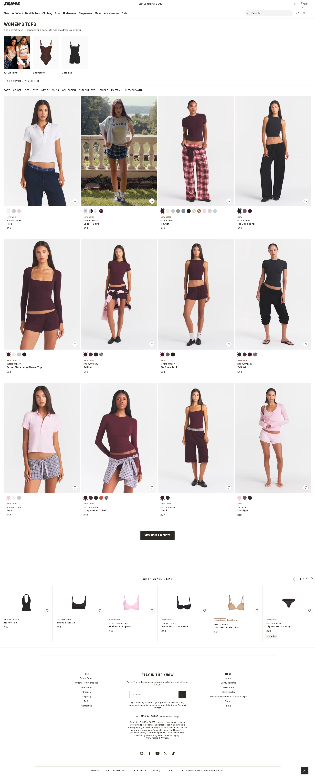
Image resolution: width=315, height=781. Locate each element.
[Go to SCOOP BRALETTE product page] (78, 602)
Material (116, 90)
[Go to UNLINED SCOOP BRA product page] (131, 602)
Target (103, 90)
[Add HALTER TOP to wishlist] (47, 610)
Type (35, 90)
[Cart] (310, 13)
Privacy (156, 770)
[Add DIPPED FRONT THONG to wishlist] (309, 610)
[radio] (8, 211)
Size (27, 90)
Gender (17, 90)
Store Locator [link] (228, 692)
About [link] (228, 678)
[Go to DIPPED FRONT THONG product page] (288, 602)
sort (7, 90)
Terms (170, 770)
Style (44, 90)
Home (7, 81)
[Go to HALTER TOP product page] (26, 602)
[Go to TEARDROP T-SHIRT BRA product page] (236, 602)
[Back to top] (304, 770)
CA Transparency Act (116, 770)
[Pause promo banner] (295, 4)
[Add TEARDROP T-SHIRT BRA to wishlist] (257, 610)
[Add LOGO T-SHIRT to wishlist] (152, 201)
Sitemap (95, 770)
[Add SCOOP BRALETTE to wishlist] (99, 610)
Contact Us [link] (86, 706)
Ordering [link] (86, 692)
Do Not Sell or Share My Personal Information (202, 770)
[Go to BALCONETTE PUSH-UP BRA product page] (183, 602)
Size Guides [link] (87, 687)
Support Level (87, 90)
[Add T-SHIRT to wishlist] (228, 201)
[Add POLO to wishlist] (75, 201)
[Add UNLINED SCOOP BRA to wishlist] (152, 610)
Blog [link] (228, 706)
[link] (141, 753)
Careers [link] (228, 701)
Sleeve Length (133, 90)
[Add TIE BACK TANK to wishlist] (305, 201)
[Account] (304, 13)
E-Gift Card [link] (228, 687)
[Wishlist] (297, 13)
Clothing (17, 81)
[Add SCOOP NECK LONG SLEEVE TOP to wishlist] (75, 344)
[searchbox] (273, 13)
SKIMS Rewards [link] (228, 683)
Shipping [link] (86, 696)
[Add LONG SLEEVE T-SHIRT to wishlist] (152, 487)
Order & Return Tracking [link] (86, 683)
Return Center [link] (86, 678)
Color (55, 90)
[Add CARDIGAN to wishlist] (305, 487)
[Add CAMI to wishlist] (228, 487)
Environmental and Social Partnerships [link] (228, 696)
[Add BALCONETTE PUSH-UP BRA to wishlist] (204, 610)
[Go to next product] (312, 579)
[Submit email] (182, 694)
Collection (69, 90)
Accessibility (140, 770)
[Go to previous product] (294, 579)
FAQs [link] (86, 701)
